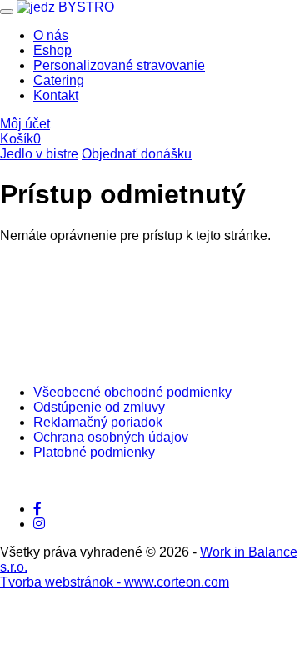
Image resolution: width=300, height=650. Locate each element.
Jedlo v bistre (39, 154)
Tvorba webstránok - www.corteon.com (114, 582)
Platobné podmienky (94, 452)
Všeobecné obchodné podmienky (132, 392)
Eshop (52, 50)
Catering (58, 80)
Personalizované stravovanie (119, 65)
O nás (50, 35)
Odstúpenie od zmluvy (99, 407)
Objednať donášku (137, 154)
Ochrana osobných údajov (110, 437)
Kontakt (55, 95)
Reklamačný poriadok (97, 422)
